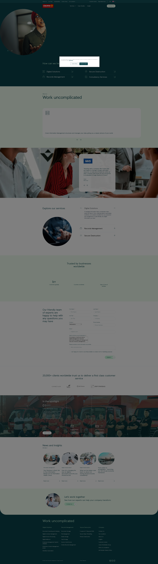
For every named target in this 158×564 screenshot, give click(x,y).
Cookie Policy (71, 60)
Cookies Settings (74, 63)
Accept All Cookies (83, 63)
